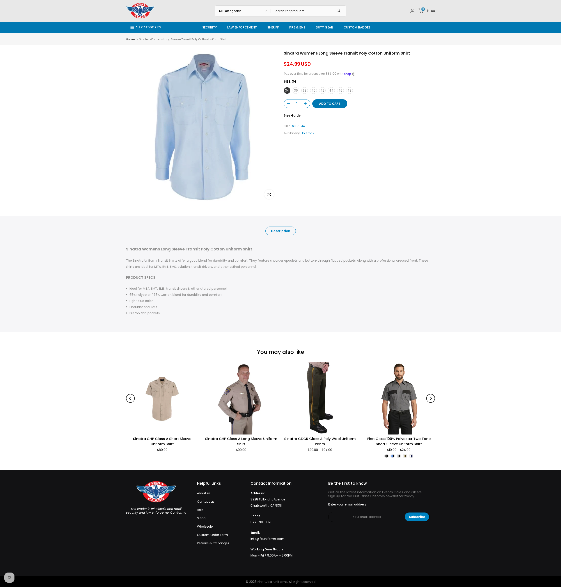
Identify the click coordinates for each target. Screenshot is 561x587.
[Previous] (130, 398)
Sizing (201, 518)
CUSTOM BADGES (357, 27)
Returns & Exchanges (213, 543)
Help (200, 510)
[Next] (430, 398)
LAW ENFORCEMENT (242, 27)
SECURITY (209, 27)
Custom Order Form (212, 535)
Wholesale (205, 526)
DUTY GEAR (324, 27)
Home (130, 39)
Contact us (205, 501)
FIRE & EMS (297, 27)
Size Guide (292, 115)
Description (280, 231)
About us (204, 493)
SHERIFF (273, 27)
